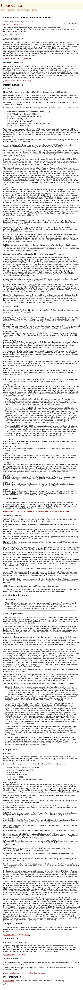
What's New (11, 11)
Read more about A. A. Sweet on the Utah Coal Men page (24, 973)
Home (2, 11)
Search (34, 11)
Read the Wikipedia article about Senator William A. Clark (48, 511)
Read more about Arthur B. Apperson (17, 59)
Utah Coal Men (8, 981)
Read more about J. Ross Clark (15, 511)
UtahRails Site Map (23, 11)
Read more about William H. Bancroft (17, 81)
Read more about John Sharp (14, 955)
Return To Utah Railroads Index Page (16, 24)
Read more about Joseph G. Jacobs (17, 934)
